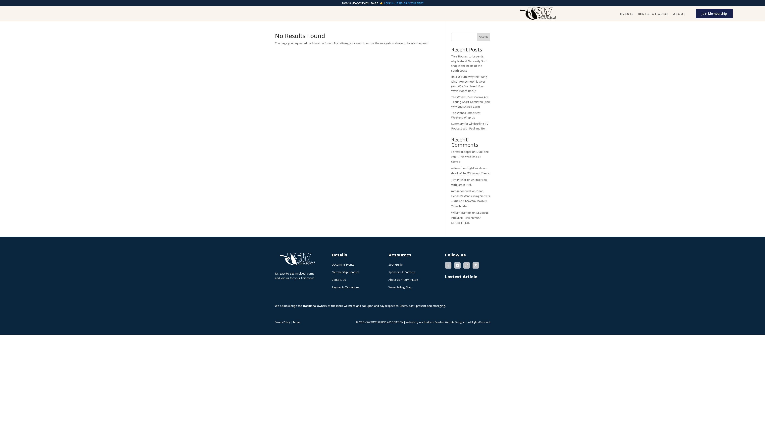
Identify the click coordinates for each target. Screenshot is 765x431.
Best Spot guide (653, 14)
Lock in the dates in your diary (403, 3)
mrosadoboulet (461, 191)
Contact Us (339, 280)
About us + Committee (403, 280)
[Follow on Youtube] (457, 265)
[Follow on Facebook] (448, 265)
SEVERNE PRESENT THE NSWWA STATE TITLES (469, 217)
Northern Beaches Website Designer (445, 322)
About (679, 14)
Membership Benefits (345, 272)
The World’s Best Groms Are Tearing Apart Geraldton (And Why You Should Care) (470, 102)
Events (627, 14)
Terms (296, 322)
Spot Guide (395, 264)
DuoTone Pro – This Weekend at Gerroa (470, 157)
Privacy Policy (282, 322)
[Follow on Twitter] (476, 265)
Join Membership (714, 13)
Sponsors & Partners (401, 272)
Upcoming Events (343, 264)
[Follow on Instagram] (466, 265)
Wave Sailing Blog (399, 287)
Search (483, 37)
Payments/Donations (345, 287)
